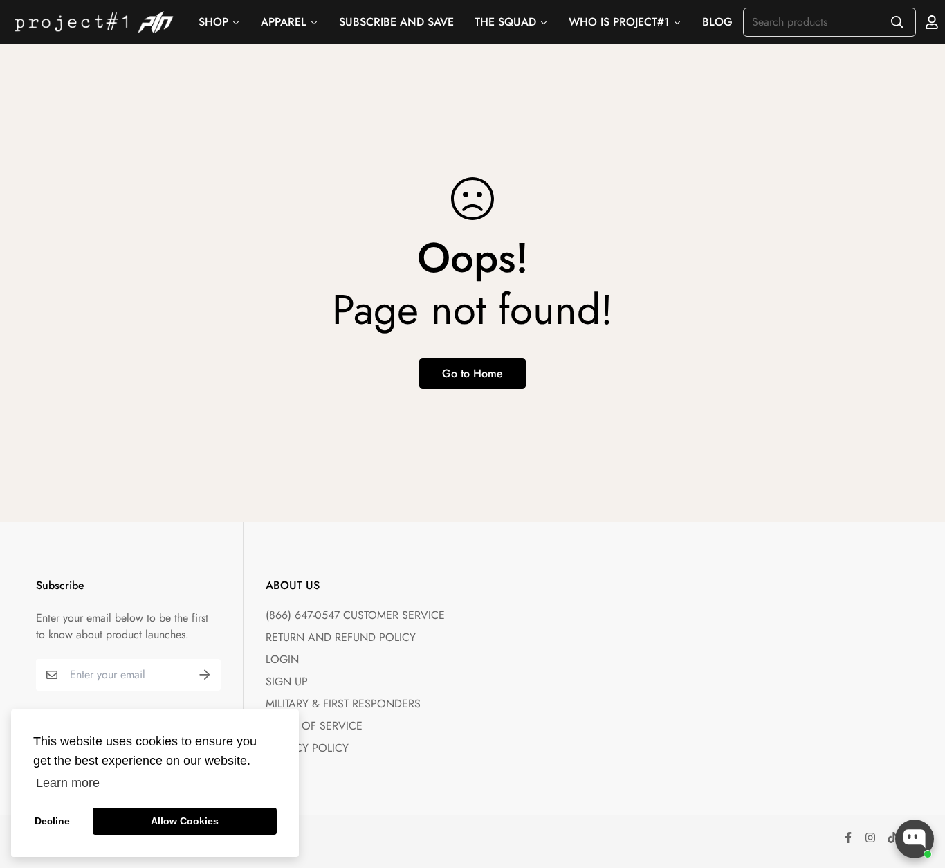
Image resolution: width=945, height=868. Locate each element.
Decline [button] (52, 820)
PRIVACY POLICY (307, 748)
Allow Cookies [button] (185, 820)
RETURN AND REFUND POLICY (341, 637)
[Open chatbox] (914, 839)
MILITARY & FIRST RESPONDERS (343, 704)
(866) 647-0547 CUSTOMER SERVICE (355, 615)
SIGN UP (287, 681)
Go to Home (472, 373)
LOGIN (282, 659)
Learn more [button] (68, 783)
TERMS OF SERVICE (314, 726)
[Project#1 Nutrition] (94, 21)
